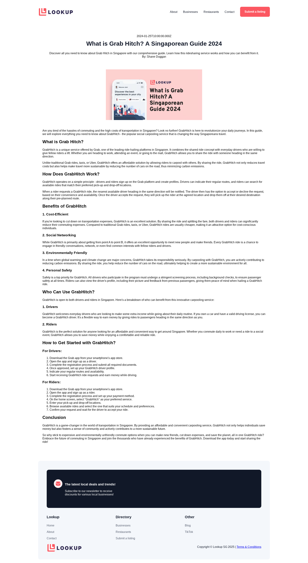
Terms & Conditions (249, 546)
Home (50, 525)
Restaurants (211, 11)
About (173, 11)
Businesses (190, 11)
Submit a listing (255, 11)
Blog (188, 525)
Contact (229, 11)
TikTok (189, 531)
